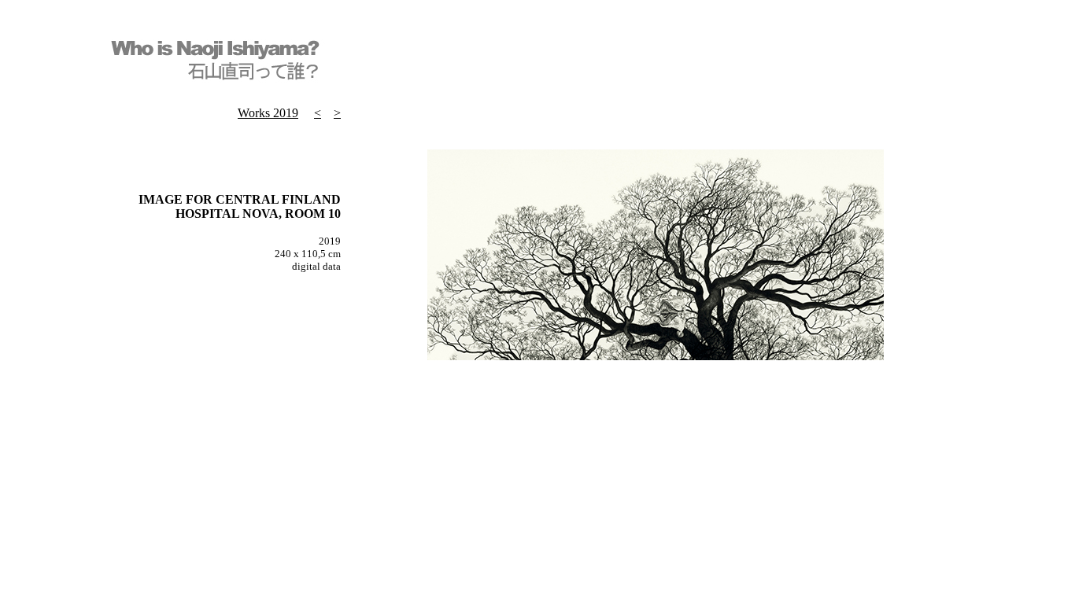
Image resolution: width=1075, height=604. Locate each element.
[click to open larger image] (655, 356)
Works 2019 (268, 113)
